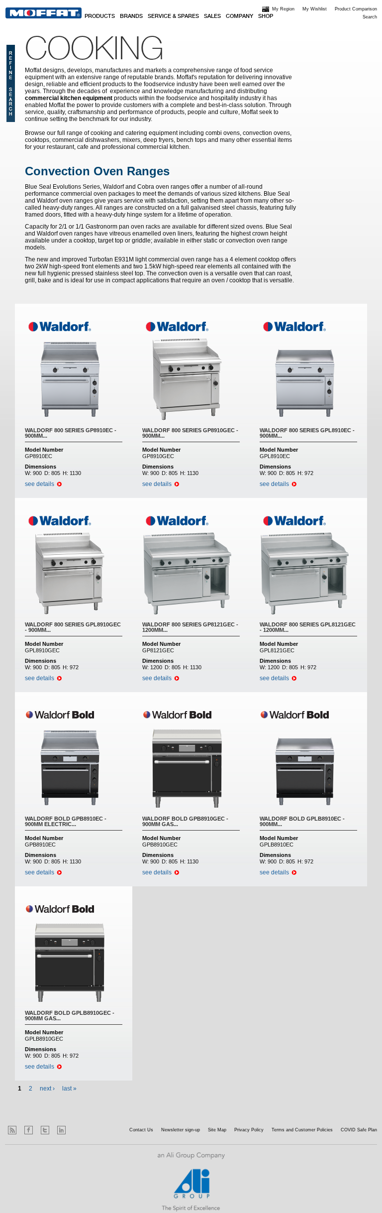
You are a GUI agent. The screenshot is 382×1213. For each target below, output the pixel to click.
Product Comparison (356, 8)
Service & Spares (173, 16)
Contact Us (141, 1129)
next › (47, 1088)
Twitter (45, 1130)
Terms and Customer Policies (302, 1129)
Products (100, 16)
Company (239, 16)
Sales (212, 16)
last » (69, 1088)
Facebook (28, 1130)
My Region (283, 8)
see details (39, 484)
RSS (12, 1130)
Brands (131, 16)
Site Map (217, 1129)
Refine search (10, 83)
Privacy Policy (249, 1129)
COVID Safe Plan (359, 1129)
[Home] (43, 12)
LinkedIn (61, 1130)
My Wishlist (314, 8)
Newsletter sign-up (180, 1129)
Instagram (78, 1130)
